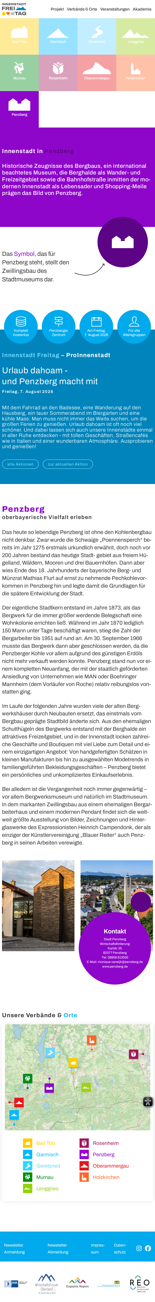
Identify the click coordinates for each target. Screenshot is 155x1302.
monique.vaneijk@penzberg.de (120, 962)
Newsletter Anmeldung (14, 1248)
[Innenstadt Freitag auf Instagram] (139, 1248)
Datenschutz (120, 1248)
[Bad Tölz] (73, 1064)
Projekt (57, 9)
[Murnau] (28, 1079)
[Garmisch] (15, 1116)
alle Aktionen (20, 464)
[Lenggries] (86, 1088)
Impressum (98, 1248)
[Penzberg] (50, 1088)
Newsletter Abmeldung (58, 1248)
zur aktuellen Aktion (68, 464)
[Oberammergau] (17, 1102)
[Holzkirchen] (92, 1041)
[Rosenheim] (134, 1055)
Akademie (142, 9)
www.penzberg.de (115, 966)
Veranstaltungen (115, 9)
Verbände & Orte (82, 9)
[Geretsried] (51, 1053)
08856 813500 (118, 957)
